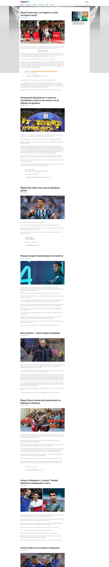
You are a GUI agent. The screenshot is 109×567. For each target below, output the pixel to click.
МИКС (47, 4)
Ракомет (22, 105)
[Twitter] (88, 2)
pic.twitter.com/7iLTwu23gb (31, 73)
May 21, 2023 (45, 76)
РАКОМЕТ (29, 4)
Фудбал (21, 192)
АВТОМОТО (41, 4)
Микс (21, 485)
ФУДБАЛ (22, 4)
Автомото (22, 258)
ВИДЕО (51, 4)
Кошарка (22, 17)
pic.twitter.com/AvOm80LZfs (32, 174)
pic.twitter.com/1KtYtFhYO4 (31, 242)
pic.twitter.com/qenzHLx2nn (31, 466)
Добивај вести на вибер (42, 51)
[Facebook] (85, 2)
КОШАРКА (35, 4)
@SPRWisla (29, 169)
